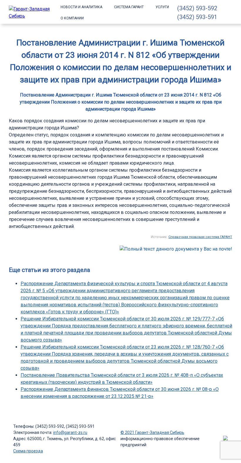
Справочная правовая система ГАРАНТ (200, 237)
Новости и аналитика (81, 7)
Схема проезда (28, 451)
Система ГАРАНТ (129, 7)
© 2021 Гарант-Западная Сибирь (152, 432)
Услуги (162, 7)
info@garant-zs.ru (70, 432)
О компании (72, 18)
